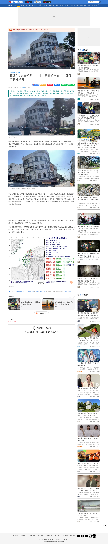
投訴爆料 (57, 535)
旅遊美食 (76, 5)
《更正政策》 (69, 291)
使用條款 (49, 535)
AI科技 (66, 5)
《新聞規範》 (30, 291)
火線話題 (51, 5)
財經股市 (34, 5)
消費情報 (66, 535)
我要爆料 (50, 85)
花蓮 (15, 322)
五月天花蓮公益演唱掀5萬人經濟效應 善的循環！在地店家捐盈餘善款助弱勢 (88, 229)
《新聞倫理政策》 (19, 291)
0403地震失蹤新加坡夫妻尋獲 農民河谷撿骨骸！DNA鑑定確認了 (88, 199)
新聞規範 (41, 535)
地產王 (71, 5)
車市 (81, 5)
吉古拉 (23, 87)
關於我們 (16, 535)
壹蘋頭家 (96, 5)
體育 (40, 5)
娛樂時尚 (13, 5)
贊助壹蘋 (43, 85)
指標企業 (90, 5)
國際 (30, 5)
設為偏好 (35, 85)
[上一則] (70, 296)
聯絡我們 (24, 535)
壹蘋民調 (44, 5)
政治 (22, 5)
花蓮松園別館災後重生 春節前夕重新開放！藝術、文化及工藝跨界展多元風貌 (88, 172)
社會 (26, 5)
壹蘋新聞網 (12, 72)
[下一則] (73, 296)
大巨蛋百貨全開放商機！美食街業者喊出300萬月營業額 (30, 30)
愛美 (61, 5)
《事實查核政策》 (41, 291)
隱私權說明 (33, 535)
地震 (10, 322)
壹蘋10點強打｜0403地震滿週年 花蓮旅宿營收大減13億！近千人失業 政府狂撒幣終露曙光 (89, 145)
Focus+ (57, 5)
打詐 (85, 5)
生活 (18, 5)
